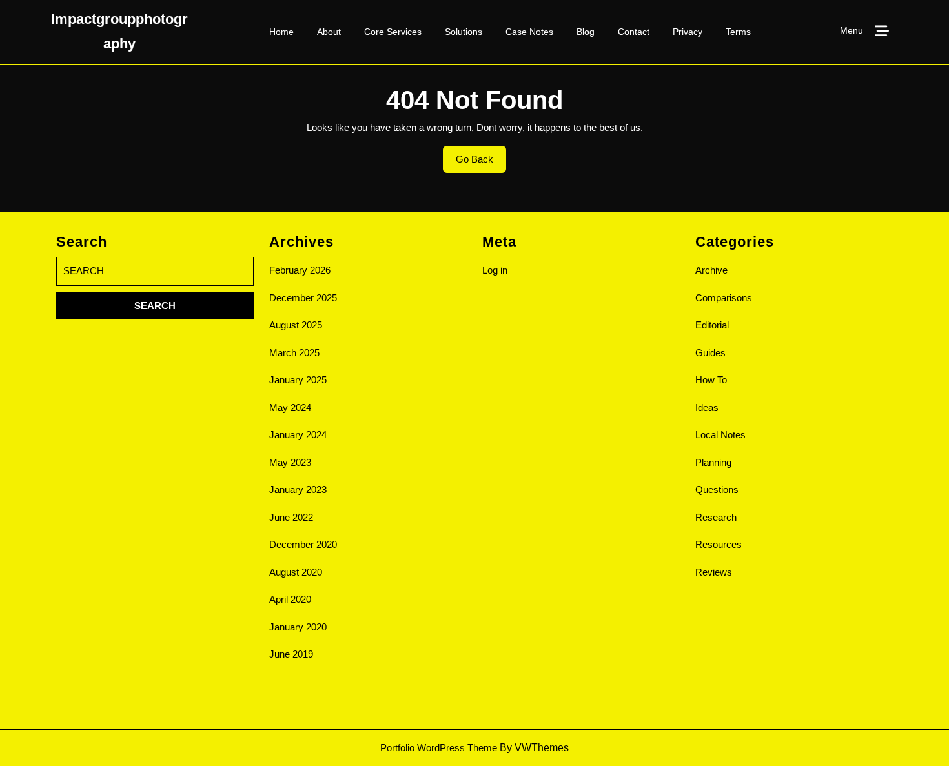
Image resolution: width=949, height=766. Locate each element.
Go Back (481, 163)
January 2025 (298, 379)
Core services (393, 31)
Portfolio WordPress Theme (438, 747)
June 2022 (291, 517)
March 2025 (294, 352)
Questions (717, 489)
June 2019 (291, 654)
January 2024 (298, 434)
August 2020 (295, 572)
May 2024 (290, 407)
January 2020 (298, 626)
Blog (586, 31)
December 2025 (303, 297)
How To (711, 379)
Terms (738, 31)
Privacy (687, 31)
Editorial (712, 324)
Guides (710, 352)
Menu (851, 30)
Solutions (463, 31)
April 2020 (290, 599)
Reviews (713, 572)
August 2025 (295, 324)
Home (281, 31)
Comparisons (723, 297)
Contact (633, 31)
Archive (711, 270)
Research (716, 517)
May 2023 (290, 462)
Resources (718, 544)
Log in (494, 270)
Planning (713, 462)
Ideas (707, 407)
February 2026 (300, 270)
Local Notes (720, 434)
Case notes (529, 31)
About (329, 31)
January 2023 (298, 489)
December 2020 (303, 544)
